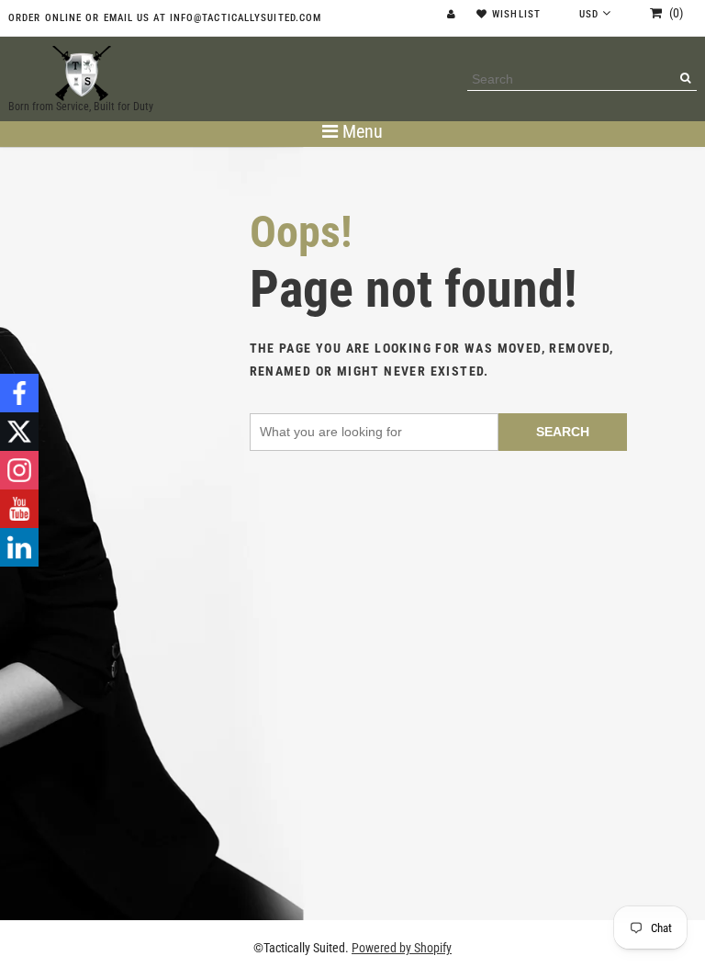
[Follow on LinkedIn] (19, 547)
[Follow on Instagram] (19, 470)
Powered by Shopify (402, 947)
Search (562, 431)
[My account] (453, 14)
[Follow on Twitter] (19, 431)
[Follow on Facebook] (19, 393)
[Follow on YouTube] (19, 508)
